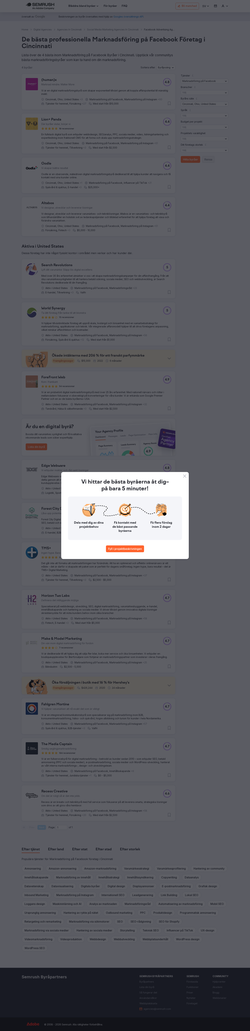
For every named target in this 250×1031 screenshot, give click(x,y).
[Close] (185, 476)
